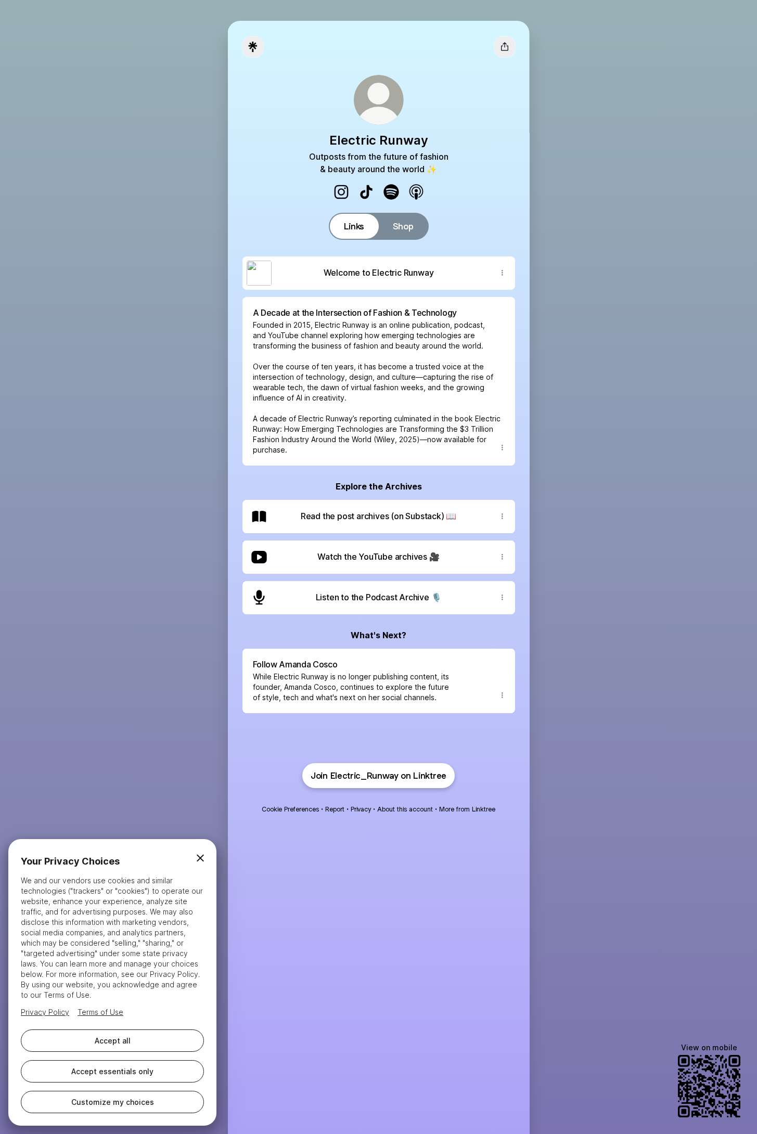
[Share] (502, 273)
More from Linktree (467, 809)
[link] (341, 191)
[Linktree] (252, 46)
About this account (405, 809)
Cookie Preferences (290, 809)
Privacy (361, 809)
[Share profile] (504, 46)
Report (334, 809)
